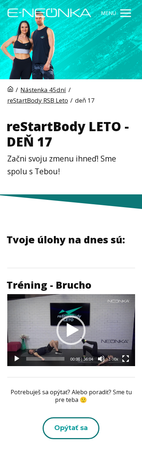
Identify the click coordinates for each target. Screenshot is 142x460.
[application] (71, 330)
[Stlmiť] (101, 358)
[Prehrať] (16, 358)
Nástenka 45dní (43, 89)
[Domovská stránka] (10, 89)
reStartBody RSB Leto (37, 100)
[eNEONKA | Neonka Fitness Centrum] (49, 13)
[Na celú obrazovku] (125, 358)
